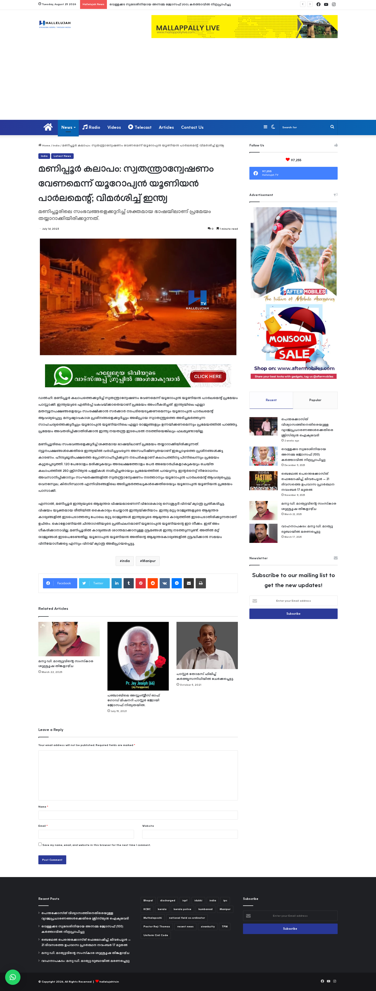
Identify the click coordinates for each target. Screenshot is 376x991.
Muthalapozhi (152, 917)
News (66, 127)
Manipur (149, 561)
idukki (198, 900)
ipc (225, 900)
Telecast (142, 127)
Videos (114, 127)
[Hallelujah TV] (54, 24)
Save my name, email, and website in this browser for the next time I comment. (96, 845)
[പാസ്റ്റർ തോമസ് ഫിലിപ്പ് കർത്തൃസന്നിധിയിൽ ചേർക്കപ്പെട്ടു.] (207, 645)
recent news (185, 926)
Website (148, 825)
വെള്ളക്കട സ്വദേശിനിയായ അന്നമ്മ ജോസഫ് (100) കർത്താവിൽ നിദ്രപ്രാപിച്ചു (170, 4)
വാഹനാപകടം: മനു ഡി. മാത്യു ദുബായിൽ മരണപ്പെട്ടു (85, 961)
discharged (167, 900)
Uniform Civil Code (155, 935)
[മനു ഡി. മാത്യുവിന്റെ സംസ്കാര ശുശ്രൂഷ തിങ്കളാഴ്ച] (69, 639)
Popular (315, 400)
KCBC (147, 909)
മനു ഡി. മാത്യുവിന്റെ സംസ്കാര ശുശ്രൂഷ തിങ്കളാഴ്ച (85, 953)
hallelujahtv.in (109, 981)
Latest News (62, 156)
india (126, 561)
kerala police (182, 909)
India (56, 145)
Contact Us (192, 127)
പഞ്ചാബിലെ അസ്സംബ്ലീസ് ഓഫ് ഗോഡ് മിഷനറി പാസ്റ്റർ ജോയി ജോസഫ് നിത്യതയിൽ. (133, 700)
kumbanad (205, 909)
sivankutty (208, 926)
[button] (12, 977)
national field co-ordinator (187, 917)
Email (43, 825)
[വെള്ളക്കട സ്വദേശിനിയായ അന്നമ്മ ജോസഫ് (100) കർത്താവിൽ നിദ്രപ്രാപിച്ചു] (263, 456)
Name (43, 806)
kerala (162, 909)
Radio (93, 127)
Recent (271, 400)
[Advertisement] (188, 81)
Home (45, 145)
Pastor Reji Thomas (156, 926)
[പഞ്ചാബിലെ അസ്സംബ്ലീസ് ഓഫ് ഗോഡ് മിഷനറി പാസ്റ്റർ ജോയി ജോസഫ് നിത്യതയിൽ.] (138, 656)
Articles (166, 127)
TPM (225, 926)
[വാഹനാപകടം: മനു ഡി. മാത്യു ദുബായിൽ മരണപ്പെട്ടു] (263, 533)
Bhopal (148, 900)
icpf (184, 900)
